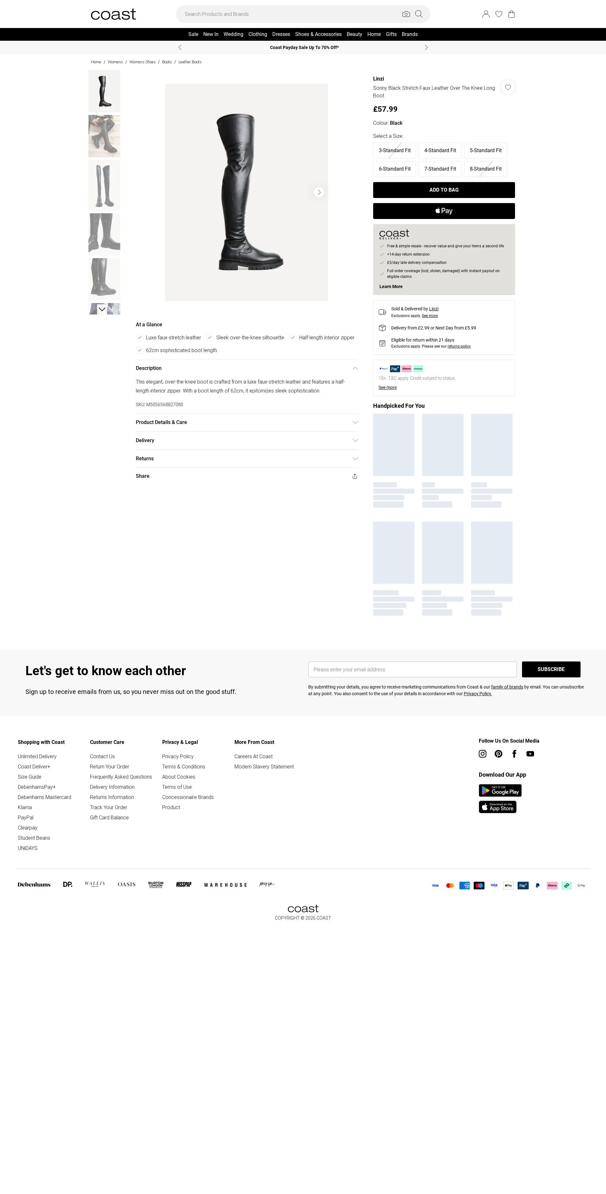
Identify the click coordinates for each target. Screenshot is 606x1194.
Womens (115, 62)
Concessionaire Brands (188, 797)
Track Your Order (108, 807)
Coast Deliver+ (34, 766)
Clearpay (28, 827)
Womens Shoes (142, 62)
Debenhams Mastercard (44, 797)
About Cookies (178, 777)
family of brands (507, 686)
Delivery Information (112, 787)
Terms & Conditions (183, 766)
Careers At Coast (253, 756)
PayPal (25, 817)
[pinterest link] (498, 754)
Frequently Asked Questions (121, 777)
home (96, 62)
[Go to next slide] (319, 192)
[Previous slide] (180, 47)
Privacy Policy (178, 756)
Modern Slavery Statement (264, 766)
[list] (246, 192)
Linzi (378, 79)
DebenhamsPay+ (37, 787)
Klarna (25, 807)
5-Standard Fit (486, 150)
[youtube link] (530, 754)
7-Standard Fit (440, 169)
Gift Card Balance (109, 817)
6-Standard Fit (395, 169)
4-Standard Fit (440, 150)
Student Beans (34, 838)
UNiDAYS (28, 848)
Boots (167, 62)
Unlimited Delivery (37, 756)
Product (171, 807)
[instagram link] (482, 754)
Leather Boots (189, 62)
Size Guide (29, 777)
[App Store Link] (500, 798)
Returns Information (112, 797)
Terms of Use (177, 787)
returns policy (459, 346)
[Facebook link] (514, 754)
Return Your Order (109, 766)
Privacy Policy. (478, 693)
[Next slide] (426, 47)
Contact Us (102, 756)
